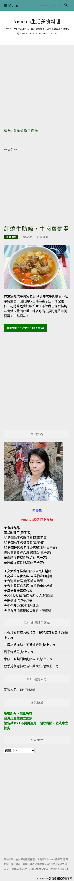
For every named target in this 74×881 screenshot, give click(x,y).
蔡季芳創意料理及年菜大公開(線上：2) (31, 666)
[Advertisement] (37, 82)
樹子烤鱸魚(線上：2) (18, 652)
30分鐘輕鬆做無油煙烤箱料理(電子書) (30, 547)
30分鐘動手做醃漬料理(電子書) (25, 538)
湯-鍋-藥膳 (11, 237)
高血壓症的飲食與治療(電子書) (25, 557)
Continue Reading (31, 328)
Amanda (28, 237)
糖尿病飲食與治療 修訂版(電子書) (27, 552)
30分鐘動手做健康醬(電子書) (24, 542)
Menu (13, 5)
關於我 (37, 511)
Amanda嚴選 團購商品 (37, 519)
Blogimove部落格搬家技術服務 (54, 878)
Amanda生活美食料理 (37, 21)
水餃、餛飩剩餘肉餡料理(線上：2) (28, 659)
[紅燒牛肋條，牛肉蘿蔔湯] (37, 266)
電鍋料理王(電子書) (17, 533)
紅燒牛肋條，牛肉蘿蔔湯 (36, 229)
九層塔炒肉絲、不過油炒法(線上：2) (29, 645)
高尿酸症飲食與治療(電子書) (24, 562)
